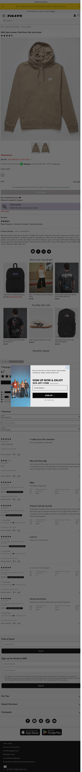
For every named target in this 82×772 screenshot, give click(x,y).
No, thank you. (49, 400)
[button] (78, 275)
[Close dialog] (67, 367)
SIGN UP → (50, 395)
